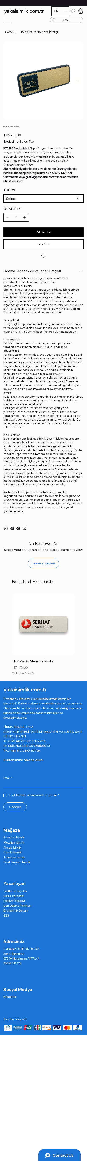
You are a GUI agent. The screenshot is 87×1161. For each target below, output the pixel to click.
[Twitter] (24, 528)
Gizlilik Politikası (13, 895)
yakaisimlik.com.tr (24, 11)
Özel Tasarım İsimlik (16, 862)
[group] (43, 634)
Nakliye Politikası (14, 900)
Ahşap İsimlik (12, 847)
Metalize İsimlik (13, 842)
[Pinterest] (18, 528)
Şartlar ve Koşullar (15, 891)
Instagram (10, 996)
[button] (80, 11)
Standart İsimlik (13, 837)
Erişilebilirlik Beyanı (15, 910)
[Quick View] (43, 624)
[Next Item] (77, 80)
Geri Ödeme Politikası (17, 905)
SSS (6, 915)
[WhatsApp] (6, 528)
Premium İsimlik (14, 857)
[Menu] (7, 20)
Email (7, 778)
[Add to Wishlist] (43, 256)
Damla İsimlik (12, 852)
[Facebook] (12, 528)
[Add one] (24, 217)
